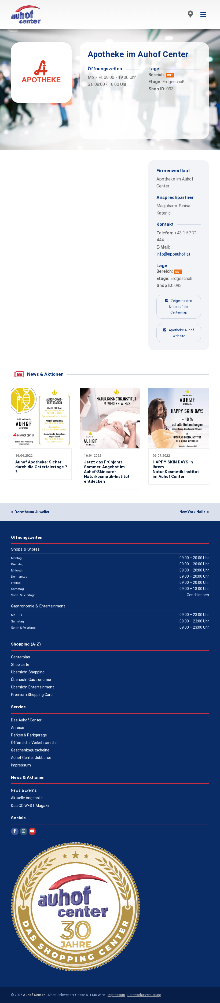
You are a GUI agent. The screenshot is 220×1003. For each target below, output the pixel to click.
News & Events (24, 790)
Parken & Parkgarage (29, 735)
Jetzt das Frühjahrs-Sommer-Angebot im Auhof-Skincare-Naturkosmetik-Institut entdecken (107, 472)
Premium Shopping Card (32, 694)
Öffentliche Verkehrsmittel (34, 742)
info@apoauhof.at (173, 254)
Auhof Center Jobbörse (31, 757)
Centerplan (20, 657)
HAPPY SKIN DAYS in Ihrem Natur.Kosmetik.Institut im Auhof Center (176, 469)
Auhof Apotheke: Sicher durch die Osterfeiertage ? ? (41, 467)
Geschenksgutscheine (30, 750)
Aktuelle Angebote (27, 798)
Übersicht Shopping (28, 672)
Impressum (21, 765)
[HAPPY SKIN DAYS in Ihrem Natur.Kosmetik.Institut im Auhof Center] (178, 445)
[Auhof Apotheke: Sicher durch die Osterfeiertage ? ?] (41, 445)
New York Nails (192, 512)
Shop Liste (20, 664)
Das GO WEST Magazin (30, 805)
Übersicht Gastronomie (31, 679)
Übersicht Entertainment (32, 687)
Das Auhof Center (26, 720)
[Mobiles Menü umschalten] (203, 14)
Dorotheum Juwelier (32, 512)
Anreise (17, 727)
